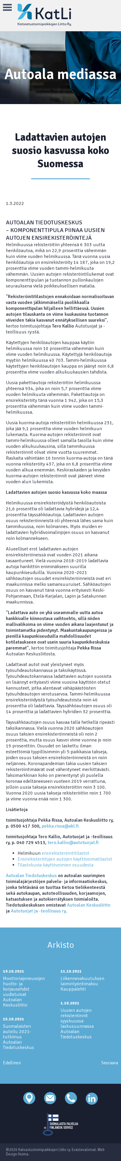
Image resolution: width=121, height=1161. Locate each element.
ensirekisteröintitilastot (65, 853)
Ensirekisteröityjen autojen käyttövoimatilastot (65, 859)
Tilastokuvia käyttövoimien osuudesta (55, 865)
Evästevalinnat (84, 1149)
